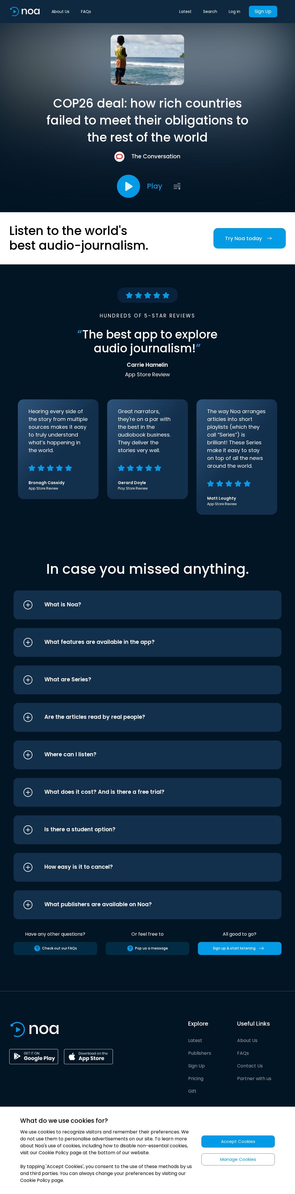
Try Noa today (243, 238)
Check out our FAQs (59, 948)
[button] (137, 605)
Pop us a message (151, 948)
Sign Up (263, 11)
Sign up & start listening (234, 948)
